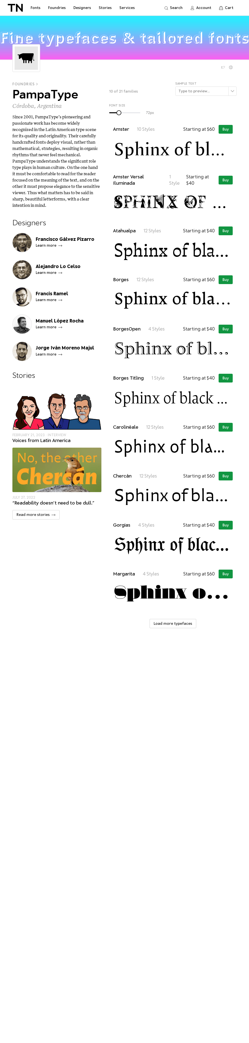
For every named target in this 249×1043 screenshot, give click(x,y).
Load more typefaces (173, 624)
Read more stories (33, 515)
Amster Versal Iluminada (128, 180)
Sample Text (185, 83)
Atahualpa (124, 230)
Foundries (23, 84)
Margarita (124, 573)
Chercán (122, 475)
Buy (225, 129)
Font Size (117, 105)
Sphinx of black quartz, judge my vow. (173, 148)
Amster (121, 129)
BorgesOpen (127, 328)
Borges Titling (128, 378)
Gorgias (121, 525)
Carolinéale (125, 427)
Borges (121, 279)
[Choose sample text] (232, 91)
